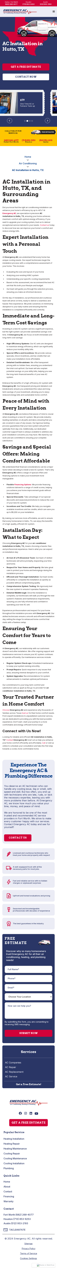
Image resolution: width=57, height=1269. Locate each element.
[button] (54, 11)
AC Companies (13, 1062)
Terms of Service (28, 1253)
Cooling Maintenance (15, 1158)
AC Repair (10, 1067)
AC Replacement (14, 1071)
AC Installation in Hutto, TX (28, 170)
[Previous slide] (9, 120)
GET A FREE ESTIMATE (29, 1122)
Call (43, 743)
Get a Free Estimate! (28, 1084)
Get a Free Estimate (26, 66)
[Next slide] (47, 120)
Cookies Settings (28, 1258)
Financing (9, 1196)
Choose (5, 710)
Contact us (44, 225)
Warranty (8, 1201)
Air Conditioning (28, 163)
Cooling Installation (14, 1163)
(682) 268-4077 (24, 1214)
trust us (25, 713)
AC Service (11, 1076)
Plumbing (9, 1168)
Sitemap (28, 1243)
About (7, 1186)
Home (28, 156)
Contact (9, 740)
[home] (19, 11)
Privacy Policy (28, 1248)
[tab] (25, 121)
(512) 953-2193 (19, 1223)
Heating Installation (14, 1138)
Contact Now (26, 76)
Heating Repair (12, 1143)
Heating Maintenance (15, 1148)
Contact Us (18, 837)
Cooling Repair (12, 1153)
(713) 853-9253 (22, 1219)
